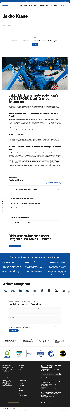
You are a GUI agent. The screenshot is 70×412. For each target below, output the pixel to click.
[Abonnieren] (60, 374)
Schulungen (55, 267)
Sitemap (20, 393)
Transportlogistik (54, 272)
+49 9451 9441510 (5, 371)
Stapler (20, 369)
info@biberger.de (5, 372)
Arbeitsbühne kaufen (23, 382)
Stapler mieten (21, 383)
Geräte (6, 10)
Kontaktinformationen (22, 410)
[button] (2, 208)
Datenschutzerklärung (44, 385)
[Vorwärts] (47, 1)
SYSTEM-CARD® (22, 387)
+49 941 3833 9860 (6, 384)
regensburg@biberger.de (7, 385)
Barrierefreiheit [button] (21, 397)
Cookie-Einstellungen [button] (23, 395)
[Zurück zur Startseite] (2, 10)
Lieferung (17, 410)
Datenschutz (21, 390)
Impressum (21, 392)
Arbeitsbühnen (21, 367)
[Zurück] (22, 1)
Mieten (4, 25)
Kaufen (10, 25)
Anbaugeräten (27, 267)
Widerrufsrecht (4, 410)
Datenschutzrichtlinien (27, 327)
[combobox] (65, 1)
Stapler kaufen (21, 385)
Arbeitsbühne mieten (23, 380)
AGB (19, 388)
